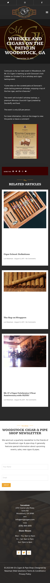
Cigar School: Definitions (17, 254)
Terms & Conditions (36, 570)
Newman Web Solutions (15, 570)
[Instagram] (25, 2)
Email (25, 517)
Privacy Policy (25, 574)
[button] (47, 12)
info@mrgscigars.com (25, 519)
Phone (25, 523)
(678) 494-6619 (25, 525)
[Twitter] (8, 2)
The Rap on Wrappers (15, 317)
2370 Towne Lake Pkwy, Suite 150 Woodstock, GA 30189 (25, 511)
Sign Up (6, 485)
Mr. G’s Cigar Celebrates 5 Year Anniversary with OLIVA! (20, 394)
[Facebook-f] (42, 2)
